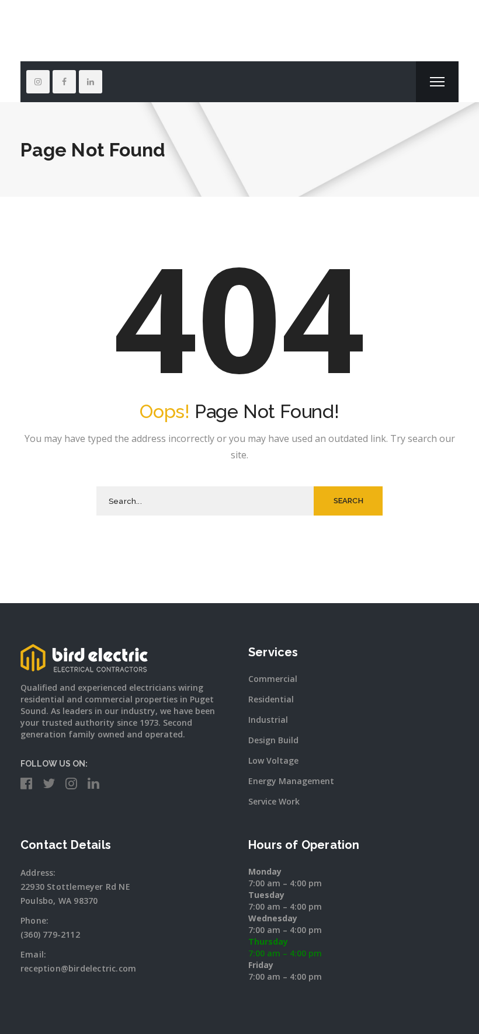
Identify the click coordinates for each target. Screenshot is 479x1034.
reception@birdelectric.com (78, 968)
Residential (271, 699)
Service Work (274, 801)
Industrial (268, 719)
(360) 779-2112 (50, 934)
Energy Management (291, 780)
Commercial (272, 678)
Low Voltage (273, 760)
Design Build (273, 740)
